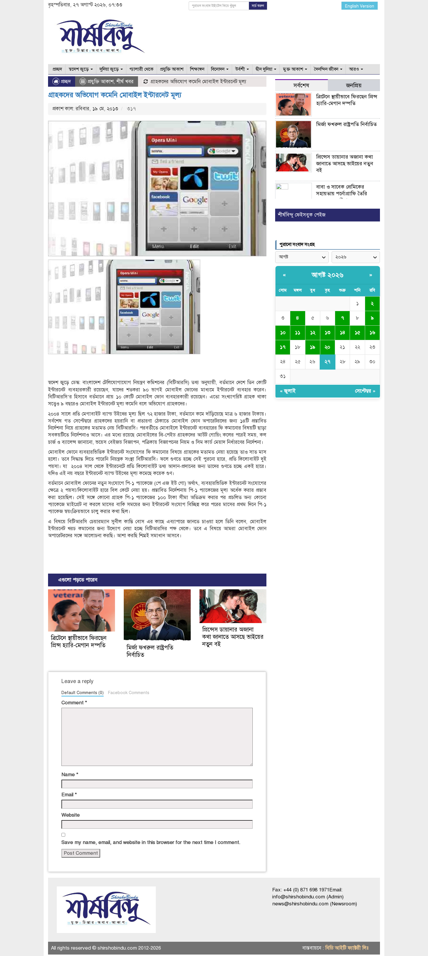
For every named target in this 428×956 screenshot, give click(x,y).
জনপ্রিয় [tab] (354, 85)
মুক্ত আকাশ (293, 69)
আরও (354, 69)
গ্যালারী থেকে (141, 69)
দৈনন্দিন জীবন (326, 69)
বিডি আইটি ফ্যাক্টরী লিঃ (347, 948)
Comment (74, 703)
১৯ (312, 347)
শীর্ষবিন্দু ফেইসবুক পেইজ (302, 215)
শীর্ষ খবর (125, 82)
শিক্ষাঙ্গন (197, 69)
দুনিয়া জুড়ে (110, 69)
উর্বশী (240, 69)
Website (70, 815)
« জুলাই (288, 391)
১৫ (357, 332)
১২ (312, 332)
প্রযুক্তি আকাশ (171, 69)
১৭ (283, 347)
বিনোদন (218, 69)
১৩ (327, 332)
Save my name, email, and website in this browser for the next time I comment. (150, 842)
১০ (283, 332)
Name (69, 774)
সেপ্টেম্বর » (365, 391)
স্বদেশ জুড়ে (79, 69)
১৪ (342, 332)
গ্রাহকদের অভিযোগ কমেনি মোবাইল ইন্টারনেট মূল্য (114, 95)
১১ (297, 332)
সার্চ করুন (258, 6)
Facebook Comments (128, 692)
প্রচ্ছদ (57, 69)
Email (69, 795)
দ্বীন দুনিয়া (264, 69)
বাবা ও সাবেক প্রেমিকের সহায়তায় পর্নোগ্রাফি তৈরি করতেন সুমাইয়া (341, 193)
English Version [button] (359, 6)
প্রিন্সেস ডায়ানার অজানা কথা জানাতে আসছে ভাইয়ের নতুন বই (232, 637)
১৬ (372, 332)
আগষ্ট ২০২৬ (327, 275)
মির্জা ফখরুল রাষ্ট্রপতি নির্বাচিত (346, 124)
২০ (327, 347)
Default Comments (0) (82, 692)
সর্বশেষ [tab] (301, 85)
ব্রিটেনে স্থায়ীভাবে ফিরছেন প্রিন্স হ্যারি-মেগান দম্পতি (79, 641)
